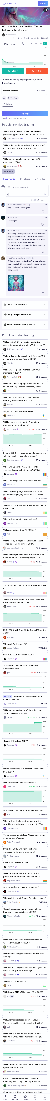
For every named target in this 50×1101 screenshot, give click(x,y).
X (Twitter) (13, 98)
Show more (8, 171)
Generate (41, 91)
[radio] (27, 43)
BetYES (12, 71)
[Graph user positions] (22, 43)
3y (29, 204)
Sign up (43, 3)
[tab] (8, 179)
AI (4, 98)
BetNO (35, 71)
